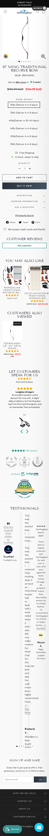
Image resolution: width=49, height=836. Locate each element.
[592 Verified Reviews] (24, 499)
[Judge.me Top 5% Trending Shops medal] (37, 461)
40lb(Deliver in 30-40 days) (24, 120)
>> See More (27, 709)
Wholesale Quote (24, 215)
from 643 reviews (24, 382)
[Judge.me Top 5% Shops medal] (24, 461)
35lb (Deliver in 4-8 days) (24, 112)
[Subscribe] (40, 779)
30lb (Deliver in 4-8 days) (24, 104)
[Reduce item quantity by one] (19, 168)
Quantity (24, 163)
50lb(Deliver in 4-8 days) (23, 136)
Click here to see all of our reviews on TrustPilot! (8, 535)
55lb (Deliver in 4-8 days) (24, 144)
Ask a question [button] (24, 245)
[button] (12, 295)
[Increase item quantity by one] (29, 168)
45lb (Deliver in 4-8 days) (24, 128)
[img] (24, 378)
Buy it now (24, 186)
